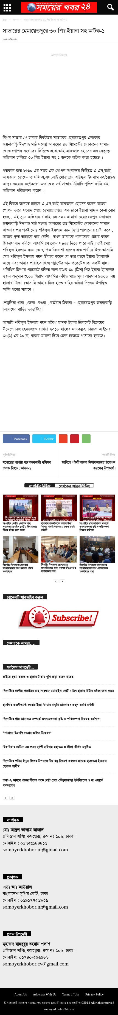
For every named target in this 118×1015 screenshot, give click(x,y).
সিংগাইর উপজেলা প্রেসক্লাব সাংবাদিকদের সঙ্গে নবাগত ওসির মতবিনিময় (18, 567)
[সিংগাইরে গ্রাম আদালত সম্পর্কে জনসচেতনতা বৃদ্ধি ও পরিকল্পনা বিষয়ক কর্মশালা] (97, 508)
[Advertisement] (59, 93)
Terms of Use (70, 994)
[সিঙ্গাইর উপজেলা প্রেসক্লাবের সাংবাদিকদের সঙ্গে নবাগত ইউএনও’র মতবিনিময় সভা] (59, 549)
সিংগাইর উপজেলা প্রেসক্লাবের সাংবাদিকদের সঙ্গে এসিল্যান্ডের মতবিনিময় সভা (94, 567)
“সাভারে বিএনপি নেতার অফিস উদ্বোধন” (27, 732)
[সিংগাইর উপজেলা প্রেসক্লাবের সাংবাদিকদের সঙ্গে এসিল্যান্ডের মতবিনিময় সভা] (97, 549)
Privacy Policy (94, 994)
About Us (21, 994)
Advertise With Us (44, 994)
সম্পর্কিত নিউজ (39, 485)
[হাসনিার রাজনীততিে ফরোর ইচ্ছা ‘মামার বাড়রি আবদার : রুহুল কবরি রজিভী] (59, 508)
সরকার (15, 19)
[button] (109, 7)
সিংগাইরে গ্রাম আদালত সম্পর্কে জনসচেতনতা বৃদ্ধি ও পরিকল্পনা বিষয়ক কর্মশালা (94, 526)
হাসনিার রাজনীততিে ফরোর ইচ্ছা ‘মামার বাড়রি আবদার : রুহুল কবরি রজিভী (58, 526)
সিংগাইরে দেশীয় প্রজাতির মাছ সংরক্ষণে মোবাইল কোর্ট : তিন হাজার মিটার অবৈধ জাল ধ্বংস (20, 526)
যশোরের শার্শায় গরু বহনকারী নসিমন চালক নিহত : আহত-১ (27, 464)
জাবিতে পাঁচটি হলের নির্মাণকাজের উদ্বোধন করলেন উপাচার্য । (88, 464)
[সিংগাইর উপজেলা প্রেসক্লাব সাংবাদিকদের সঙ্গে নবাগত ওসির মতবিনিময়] (20, 549)
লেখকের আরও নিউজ (74, 485)
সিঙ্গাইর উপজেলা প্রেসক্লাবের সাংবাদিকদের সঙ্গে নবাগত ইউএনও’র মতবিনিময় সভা (58, 567)
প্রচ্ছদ (5, 19)
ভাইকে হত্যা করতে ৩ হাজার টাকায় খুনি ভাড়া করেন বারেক (38, 676)
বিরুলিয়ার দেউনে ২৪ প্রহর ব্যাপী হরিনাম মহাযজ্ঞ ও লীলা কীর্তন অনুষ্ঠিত (47, 746)
